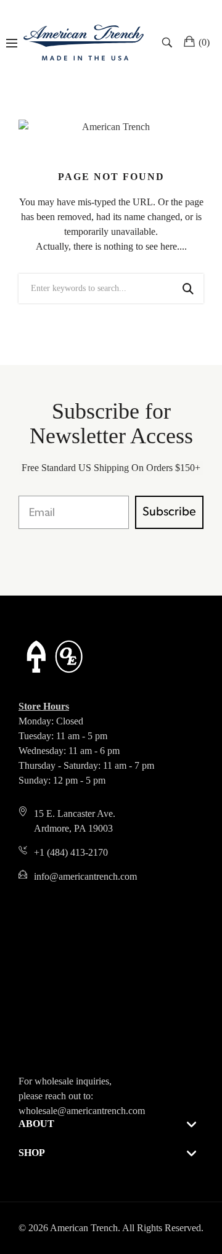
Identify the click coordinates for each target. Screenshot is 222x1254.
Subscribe (169, 512)
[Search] (168, 42)
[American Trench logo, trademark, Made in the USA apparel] (83, 42)
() (204, 42)
